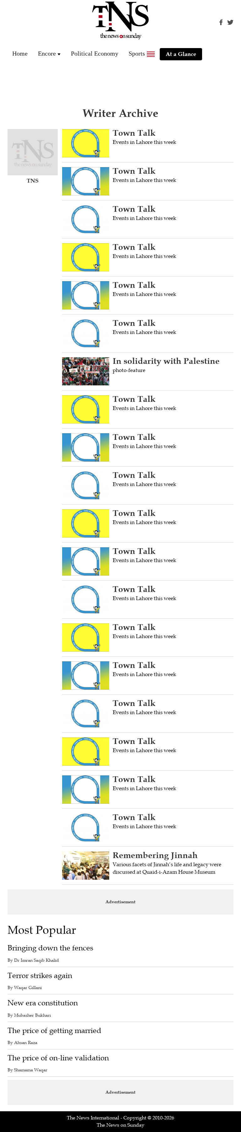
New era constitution (43, 1003)
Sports (137, 53)
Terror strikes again (40, 975)
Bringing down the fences (50, 948)
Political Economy (94, 53)
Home (20, 53)
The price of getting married (54, 1030)
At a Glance (181, 54)
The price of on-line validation (58, 1058)
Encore (47, 53)
